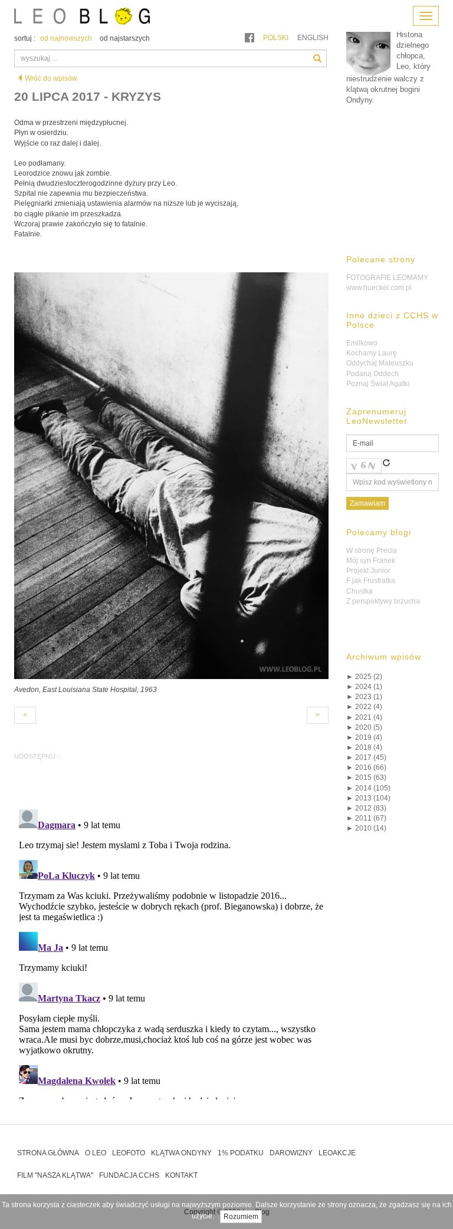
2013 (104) (368, 798)
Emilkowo (362, 343)
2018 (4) (364, 747)
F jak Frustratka (370, 580)
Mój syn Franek (370, 560)
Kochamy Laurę (371, 353)
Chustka (359, 591)
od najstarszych (125, 38)
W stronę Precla (371, 550)
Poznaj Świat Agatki (377, 384)
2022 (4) (364, 707)
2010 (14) (366, 828)
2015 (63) (366, 777)
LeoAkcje (337, 1153)
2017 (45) (366, 757)
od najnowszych (66, 38)
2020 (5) (364, 727)
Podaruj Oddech (372, 374)
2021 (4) (364, 717)
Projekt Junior (368, 570)
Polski (275, 38)
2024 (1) (364, 687)
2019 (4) (364, 737)
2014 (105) (368, 788)
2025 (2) (364, 677)
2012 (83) (366, 808)
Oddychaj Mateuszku (379, 363)
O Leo (95, 1153)
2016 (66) (366, 767)
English (313, 38)
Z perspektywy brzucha (383, 601)
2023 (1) (364, 697)
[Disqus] (171, 952)
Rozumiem (241, 1216)
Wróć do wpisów (51, 78)
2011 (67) (366, 818)
